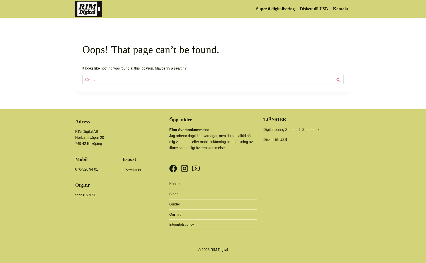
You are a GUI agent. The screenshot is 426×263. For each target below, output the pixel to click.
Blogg (174, 194)
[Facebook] (173, 166)
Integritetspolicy (181, 224)
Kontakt (340, 8)
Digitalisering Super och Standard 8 (291, 130)
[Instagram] (184, 166)
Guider (174, 204)
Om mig (175, 214)
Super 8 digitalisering (275, 8)
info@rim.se (131, 169)
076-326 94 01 (86, 169)
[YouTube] (196, 166)
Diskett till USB (314, 8)
